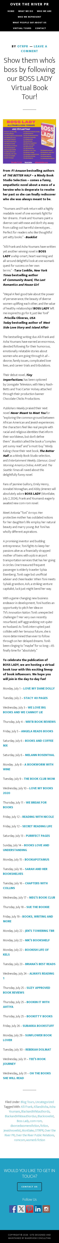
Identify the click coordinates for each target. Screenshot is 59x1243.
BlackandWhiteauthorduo (21, 1116)
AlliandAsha (41, 1106)
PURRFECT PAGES (38, 836)
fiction (44, 1126)
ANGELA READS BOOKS (37, 731)
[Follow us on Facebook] (13, 1209)
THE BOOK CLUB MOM (39, 779)
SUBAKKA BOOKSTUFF (38, 1026)
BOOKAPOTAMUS (37, 859)
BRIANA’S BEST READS (40, 964)
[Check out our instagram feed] (46, 1209)
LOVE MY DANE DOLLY (39, 688)
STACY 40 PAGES (36, 698)
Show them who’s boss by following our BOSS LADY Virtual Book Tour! (29, 78)
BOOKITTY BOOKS (40, 1016)
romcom (19, 1140)
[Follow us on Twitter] (21, 1209)
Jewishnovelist (12, 1130)
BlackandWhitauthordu (35, 1111)
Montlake (28, 1130)
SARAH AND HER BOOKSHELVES (25, 871)
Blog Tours (27, 1102)
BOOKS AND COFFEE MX (28, 743)
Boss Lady (23, 1121)
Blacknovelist (46, 1116)
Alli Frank (26, 1106)
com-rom (36, 1121)
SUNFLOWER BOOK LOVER (27, 1038)
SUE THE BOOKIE (37, 907)
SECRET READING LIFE (37, 826)
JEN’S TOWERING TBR (39, 931)
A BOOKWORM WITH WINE (28, 767)
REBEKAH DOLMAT (38, 1049)
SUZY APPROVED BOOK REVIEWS (26, 990)
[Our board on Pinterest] (29, 1209)
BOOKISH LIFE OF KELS (26, 952)
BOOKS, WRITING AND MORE (28, 919)
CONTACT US (29, 1187)
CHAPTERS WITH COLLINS (25, 886)
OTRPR (39, 1130)
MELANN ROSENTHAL (40, 755)
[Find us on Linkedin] (38, 1209)
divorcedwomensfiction (25, 1126)
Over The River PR (29, 4)
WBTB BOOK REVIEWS (40, 722)
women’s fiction (35, 1140)
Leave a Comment (34, 49)
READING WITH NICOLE (38, 817)
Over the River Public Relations (35, 1135)
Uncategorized (44, 1102)
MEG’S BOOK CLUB (42, 897)
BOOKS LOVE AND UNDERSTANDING (26, 848)
